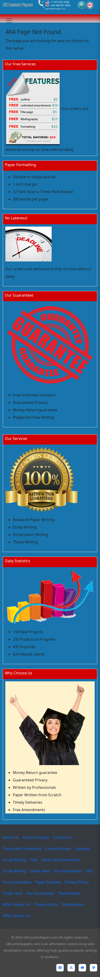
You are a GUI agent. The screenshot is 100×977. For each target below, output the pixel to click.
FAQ (33, 859)
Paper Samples (48, 882)
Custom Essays (36, 837)
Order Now (40, 870)
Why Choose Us (16, 904)
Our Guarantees (68, 870)
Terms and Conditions (22, 848)
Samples (82, 848)
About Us (11, 837)
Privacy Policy (77, 882)
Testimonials (70, 893)
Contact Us (62, 837)
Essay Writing (15, 859)
